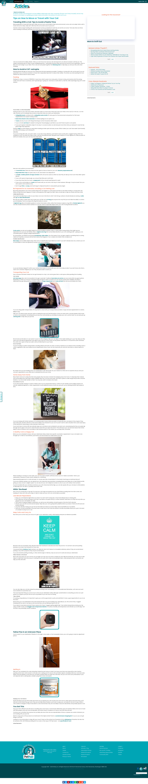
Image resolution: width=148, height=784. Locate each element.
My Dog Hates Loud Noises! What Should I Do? (102, 51)
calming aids (16, 316)
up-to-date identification (23, 197)
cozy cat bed (59, 281)
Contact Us (65, 752)
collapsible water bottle (41, 115)
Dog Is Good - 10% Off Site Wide (99, 72)
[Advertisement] (48, 733)
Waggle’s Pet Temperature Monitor (37, 606)
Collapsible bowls (20, 115)
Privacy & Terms (67, 756)
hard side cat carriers (58, 278)
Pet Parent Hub (18, 1)
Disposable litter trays (21, 172)
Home (11, 1)
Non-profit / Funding (105, 750)
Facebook (120, 748)
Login (139, 1)
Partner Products (85, 754)
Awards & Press (67, 754)
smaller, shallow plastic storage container (28, 174)
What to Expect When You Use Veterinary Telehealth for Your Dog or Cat (109, 54)
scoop (27, 186)
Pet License (84, 756)
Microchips (16, 240)
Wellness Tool (27, 549)
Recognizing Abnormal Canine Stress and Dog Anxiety (105, 50)
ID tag (49, 199)
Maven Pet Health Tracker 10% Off (99, 74)
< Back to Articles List (19, 12)
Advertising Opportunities (106, 752)
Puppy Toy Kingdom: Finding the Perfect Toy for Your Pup (105, 83)
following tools (56, 65)
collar (82, 196)
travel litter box (20, 170)
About (64, 748)
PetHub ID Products (86, 752)
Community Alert (104, 754)
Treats (17, 121)
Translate (144, 774)
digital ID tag (17, 203)
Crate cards (16, 230)
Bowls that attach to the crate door (25, 118)
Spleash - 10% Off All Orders (98, 69)
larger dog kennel (47, 281)
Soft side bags (17, 278)
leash (33, 182)
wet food (26, 123)
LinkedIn (120, 752)
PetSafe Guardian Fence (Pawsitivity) (100, 71)
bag (19, 128)
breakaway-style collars (41, 235)
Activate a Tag (85, 748)
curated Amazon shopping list (63, 716)
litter (23, 186)
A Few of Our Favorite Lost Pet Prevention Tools (103, 89)
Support (36, 1)
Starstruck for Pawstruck (97, 85)
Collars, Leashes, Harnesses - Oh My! (100, 86)
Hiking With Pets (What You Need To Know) (102, 88)
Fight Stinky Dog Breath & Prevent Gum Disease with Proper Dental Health (109, 56)
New (143, 1)
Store (26, 1)
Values (64, 750)
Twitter (120, 754)
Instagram (120, 750)
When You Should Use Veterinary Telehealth (102, 53)
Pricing (30, 1)
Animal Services (104, 748)
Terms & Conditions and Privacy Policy (74, 769)
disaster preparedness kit (65, 170)
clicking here (68, 719)
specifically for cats (65, 721)
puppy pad (37, 180)
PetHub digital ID (77, 203)
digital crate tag (41, 232)
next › (112, 59)
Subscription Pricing (86, 750)
